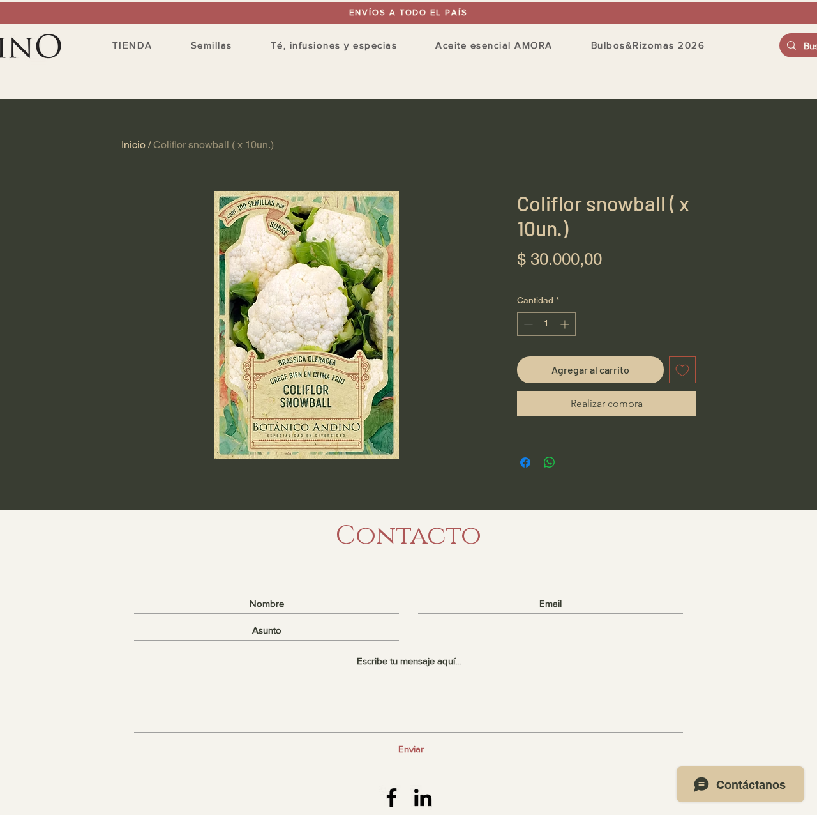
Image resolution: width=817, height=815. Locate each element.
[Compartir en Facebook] (525, 462)
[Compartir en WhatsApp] (549, 462)
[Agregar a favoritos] (682, 369)
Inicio (133, 145)
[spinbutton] (546, 324)
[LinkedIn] (422, 797)
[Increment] (566, 324)
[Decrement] (527, 324)
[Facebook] (391, 797)
